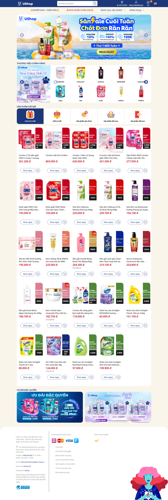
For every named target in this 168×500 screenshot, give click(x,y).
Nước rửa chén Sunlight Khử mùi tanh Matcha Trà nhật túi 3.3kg (110, 365)
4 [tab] (31, 101)
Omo (60, 101)
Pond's (141, 100)
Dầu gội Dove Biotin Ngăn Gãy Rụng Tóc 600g (30, 311)
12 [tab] (92, 58)
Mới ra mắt (57, 121)
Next (146, 35)
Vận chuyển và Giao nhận (65, 464)
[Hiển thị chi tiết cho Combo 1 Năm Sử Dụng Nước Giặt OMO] (83, 140)
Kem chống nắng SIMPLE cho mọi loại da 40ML (57, 260)
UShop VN (27, 466)
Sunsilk (101, 82)
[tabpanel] (84, 37)
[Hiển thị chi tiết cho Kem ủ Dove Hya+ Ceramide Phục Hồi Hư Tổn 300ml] (57, 295)
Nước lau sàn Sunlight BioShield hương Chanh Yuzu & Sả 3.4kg (83, 365)
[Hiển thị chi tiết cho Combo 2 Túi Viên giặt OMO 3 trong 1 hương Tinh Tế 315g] (30, 140)
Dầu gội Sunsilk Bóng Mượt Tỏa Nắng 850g (82, 260)
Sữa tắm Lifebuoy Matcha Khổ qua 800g (83, 208)
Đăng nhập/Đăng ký (136, 5)
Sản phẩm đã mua (111, 121)
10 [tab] (88, 58)
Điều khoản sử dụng (63, 455)
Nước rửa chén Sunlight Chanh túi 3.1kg (29, 363)
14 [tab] (96, 58)
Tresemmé (121, 82)
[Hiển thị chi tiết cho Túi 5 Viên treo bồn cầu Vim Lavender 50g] (57, 346)
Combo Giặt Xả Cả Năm (57, 155)
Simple (121, 100)
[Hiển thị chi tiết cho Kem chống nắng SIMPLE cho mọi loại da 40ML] (57, 243)
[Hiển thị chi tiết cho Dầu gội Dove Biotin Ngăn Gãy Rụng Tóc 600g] (30, 295)
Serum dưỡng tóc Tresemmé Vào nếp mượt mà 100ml (135, 261)
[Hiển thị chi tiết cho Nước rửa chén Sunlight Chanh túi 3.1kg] (30, 346)
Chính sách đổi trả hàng (64, 460)
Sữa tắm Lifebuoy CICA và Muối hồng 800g (110, 208)
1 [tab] (69, 58)
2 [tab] (27, 101)
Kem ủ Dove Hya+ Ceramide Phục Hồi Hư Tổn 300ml (56, 313)
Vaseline (141, 82)
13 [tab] (94, 58)
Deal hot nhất (30, 121)
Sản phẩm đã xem (138, 121)
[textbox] (77, 3)
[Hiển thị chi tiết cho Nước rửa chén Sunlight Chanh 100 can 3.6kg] (137, 295)
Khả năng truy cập (62, 472)
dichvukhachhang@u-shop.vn (32, 462)
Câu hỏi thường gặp (63, 451)
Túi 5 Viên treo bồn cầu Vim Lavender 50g (56, 363)
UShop (26, 470)
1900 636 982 (27, 455)
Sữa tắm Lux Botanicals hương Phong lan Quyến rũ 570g (137, 209)
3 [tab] (29, 101)
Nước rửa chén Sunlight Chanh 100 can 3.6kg (137, 311)
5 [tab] (33, 101)
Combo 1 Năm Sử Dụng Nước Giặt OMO (83, 156)
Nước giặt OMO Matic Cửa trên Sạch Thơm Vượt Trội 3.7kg (55, 209)
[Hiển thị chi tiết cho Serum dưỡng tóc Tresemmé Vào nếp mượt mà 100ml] (137, 243)
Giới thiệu (59, 447)
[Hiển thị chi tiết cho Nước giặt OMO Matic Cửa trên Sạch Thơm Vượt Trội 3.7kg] (57, 191)
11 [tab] (90, 58)
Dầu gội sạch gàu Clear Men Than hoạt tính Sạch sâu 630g (111, 261)
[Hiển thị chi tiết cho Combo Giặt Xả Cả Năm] (57, 140)
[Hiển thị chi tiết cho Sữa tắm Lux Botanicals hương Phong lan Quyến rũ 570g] (137, 191)
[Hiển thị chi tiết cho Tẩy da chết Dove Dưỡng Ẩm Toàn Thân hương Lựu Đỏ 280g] (30, 243)
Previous (22, 35)
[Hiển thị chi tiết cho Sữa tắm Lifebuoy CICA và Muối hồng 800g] (110, 191)
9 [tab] (86, 58)
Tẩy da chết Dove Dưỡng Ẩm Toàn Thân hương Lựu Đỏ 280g (30, 261)
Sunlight (80, 82)
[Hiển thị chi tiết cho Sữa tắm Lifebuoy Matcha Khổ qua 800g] (83, 191)
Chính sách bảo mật (63, 468)
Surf (101, 100)
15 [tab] (98, 58)
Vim (80, 100)
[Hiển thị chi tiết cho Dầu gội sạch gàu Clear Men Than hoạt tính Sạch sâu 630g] (110, 243)
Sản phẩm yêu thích (84, 121)
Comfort (60, 82)
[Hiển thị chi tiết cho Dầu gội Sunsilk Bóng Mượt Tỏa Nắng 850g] (83, 243)
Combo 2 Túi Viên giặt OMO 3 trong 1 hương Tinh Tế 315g (29, 158)
